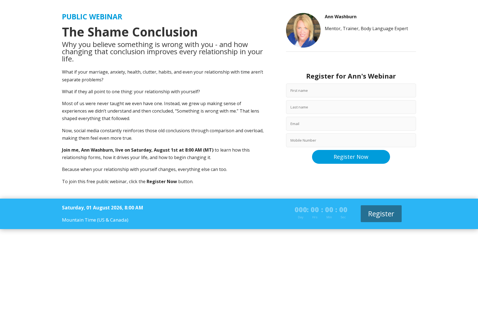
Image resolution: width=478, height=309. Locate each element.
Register (381, 213)
